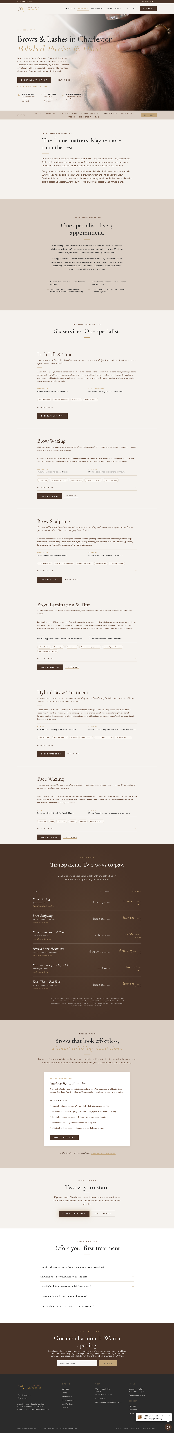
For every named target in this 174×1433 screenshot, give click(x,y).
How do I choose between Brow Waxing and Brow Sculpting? (72, 1266)
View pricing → (71, 496)
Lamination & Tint (90, 113)
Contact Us (130, 8)
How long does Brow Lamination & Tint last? (63, 1276)
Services (82, 8)
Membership (96, 8)
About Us (69, 8)
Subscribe (108, 1363)
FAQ (97, 117)
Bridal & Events (114, 8)
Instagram (132, 1406)
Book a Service (103, 1214)
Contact (65, 1408)
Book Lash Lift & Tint (52, 416)
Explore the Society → (64, 1137)
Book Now (147, 8)
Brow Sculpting (69, 113)
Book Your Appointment (34, 80)
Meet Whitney (67, 1404)
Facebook (133, 1410)
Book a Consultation (74, 1214)
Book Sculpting (49, 580)
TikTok (131, 1413)
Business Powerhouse (69, 1428)
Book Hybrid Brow (51, 754)
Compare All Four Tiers (103, 1153)
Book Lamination (50, 667)
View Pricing (63, 80)
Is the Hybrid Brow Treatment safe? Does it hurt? (65, 1286)
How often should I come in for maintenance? (63, 1296)
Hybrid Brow (110, 113)
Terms (126, 1428)
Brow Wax (51, 113)
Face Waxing (127, 113)
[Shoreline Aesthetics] (28, 8)
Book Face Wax (49, 837)
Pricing (71, 117)
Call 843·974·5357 (25, 1)
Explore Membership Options (33, 86)
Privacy (118, 1428)
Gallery (64, 1393)
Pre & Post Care (45, 407)
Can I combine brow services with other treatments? (67, 1306)
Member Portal (149, 1)
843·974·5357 (100, 1399)
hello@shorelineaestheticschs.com (108, 1402)
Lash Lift (37, 113)
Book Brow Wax (49, 496)
